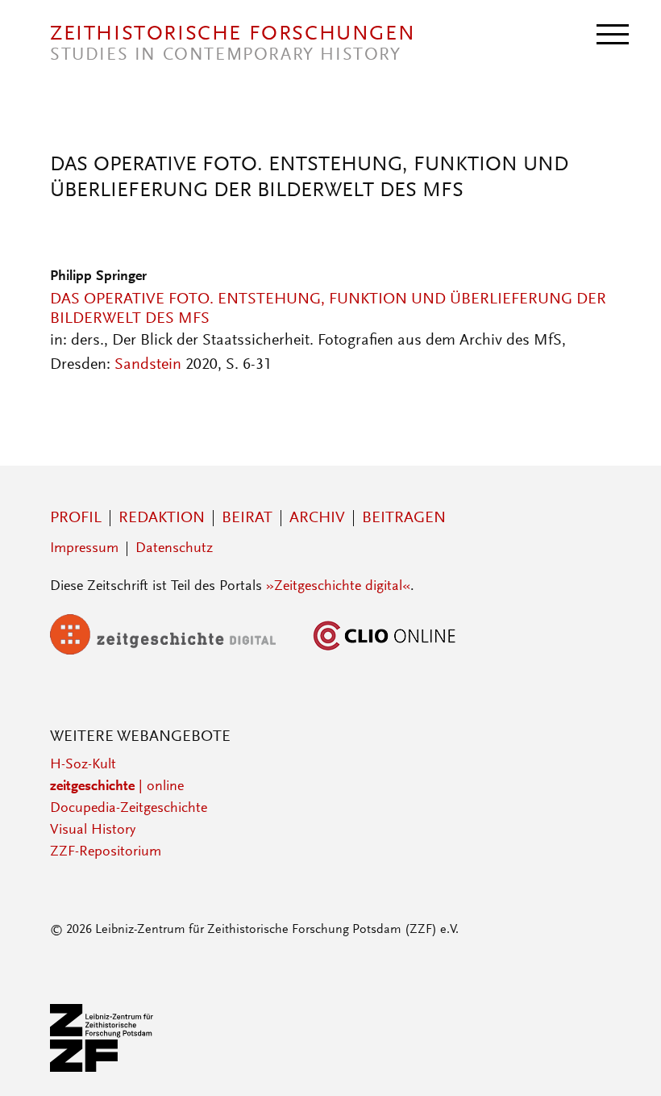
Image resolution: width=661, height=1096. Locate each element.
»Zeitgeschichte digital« (338, 586)
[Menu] (613, 33)
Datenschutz (174, 549)
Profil (76, 518)
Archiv (317, 518)
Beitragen (404, 518)
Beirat (247, 518)
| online (117, 787)
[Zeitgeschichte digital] (175, 651)
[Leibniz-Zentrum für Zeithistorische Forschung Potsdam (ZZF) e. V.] (102, 1068)
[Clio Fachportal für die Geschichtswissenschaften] (384, 651)
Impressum (84, 549)
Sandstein (147, 365)
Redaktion (161, 518)
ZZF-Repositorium (105, 852)
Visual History (92, 830)
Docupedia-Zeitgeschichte (128, 808)
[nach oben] (627, 1062)
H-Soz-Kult (83, 765)
